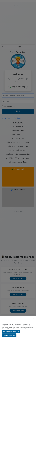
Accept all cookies (9, 335)
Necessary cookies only (11, 331)
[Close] (33, 318)
